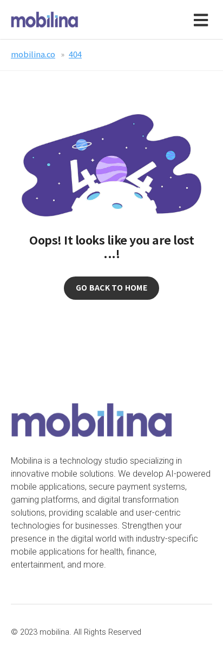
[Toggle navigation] (203, 19)
